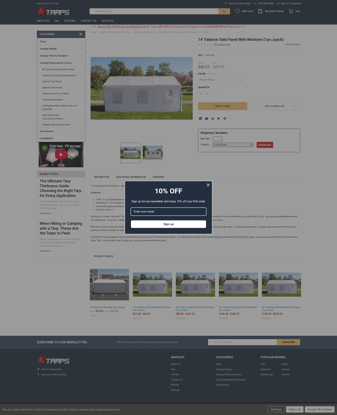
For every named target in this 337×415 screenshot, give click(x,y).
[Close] (208, 185)
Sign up (168, 224)
